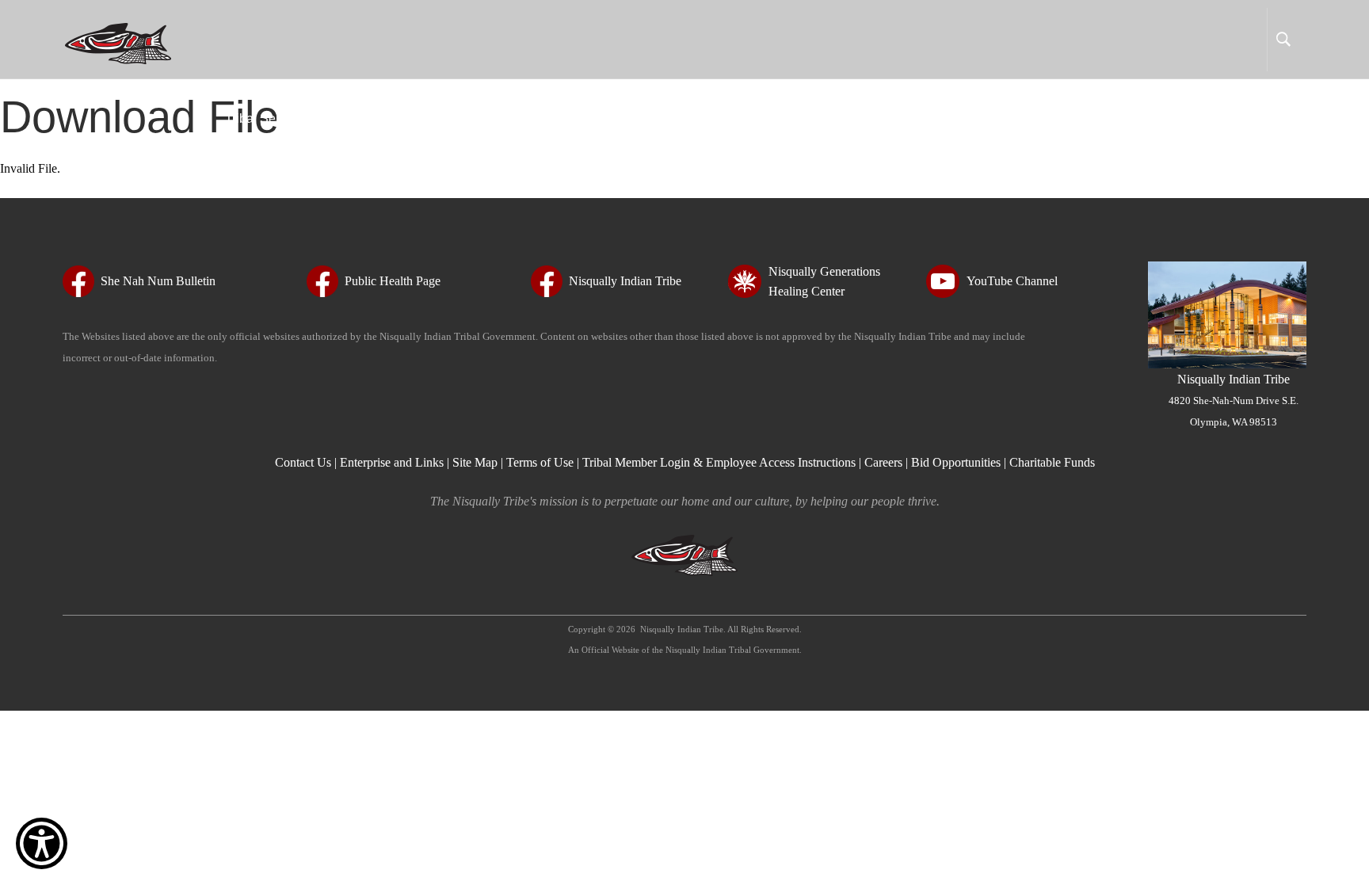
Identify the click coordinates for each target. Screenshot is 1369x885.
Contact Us (304, 462)
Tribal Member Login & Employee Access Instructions (719, 462)
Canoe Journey (1090, 118)
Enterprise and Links (393, 462)
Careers (883, 462)
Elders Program (641, 118)
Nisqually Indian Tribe (1233, 400)
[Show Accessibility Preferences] (41, 843)
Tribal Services (267, 118)
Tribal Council (526, 118)
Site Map (475, 462)
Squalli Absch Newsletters (870, 118)
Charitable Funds (1052, 462)
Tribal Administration (398, 118)
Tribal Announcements (1228, 118)
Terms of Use (540, 462)
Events (995, 118)
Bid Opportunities (956, 462)
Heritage (741, 118)
